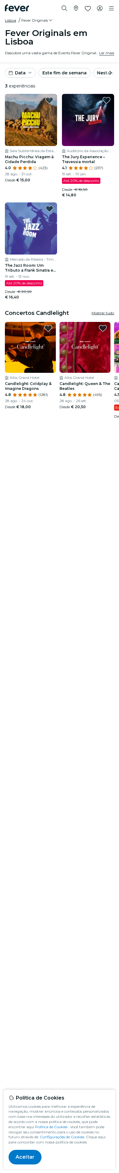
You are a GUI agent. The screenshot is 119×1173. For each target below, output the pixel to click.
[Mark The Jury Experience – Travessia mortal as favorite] (106, 100)
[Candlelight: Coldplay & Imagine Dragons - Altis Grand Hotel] (30, 347)
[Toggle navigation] (111, 8)
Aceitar (25, 1157)
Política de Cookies (51, 1127)
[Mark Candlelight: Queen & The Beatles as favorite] (103, 328)
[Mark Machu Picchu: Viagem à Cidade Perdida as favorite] (49, 100)
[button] (37, 20)
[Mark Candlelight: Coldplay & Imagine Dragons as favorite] (48, 328)
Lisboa (10, 20)
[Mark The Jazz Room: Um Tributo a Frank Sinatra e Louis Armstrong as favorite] (49, 209)
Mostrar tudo (103, 313)
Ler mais (106, 53)
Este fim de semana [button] (64, 73)
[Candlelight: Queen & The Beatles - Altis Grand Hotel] (85, 347)
